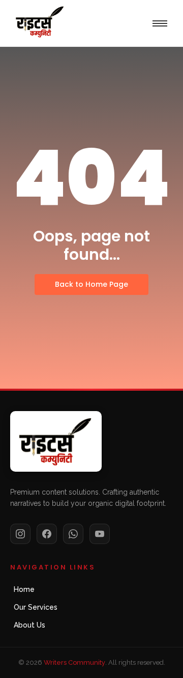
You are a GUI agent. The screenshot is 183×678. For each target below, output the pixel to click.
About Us (29, 625)
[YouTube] (99, 534)
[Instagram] (20, 534)
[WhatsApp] (73, 534)
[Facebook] (47, 534)
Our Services (35, 607)
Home (24, 589)
